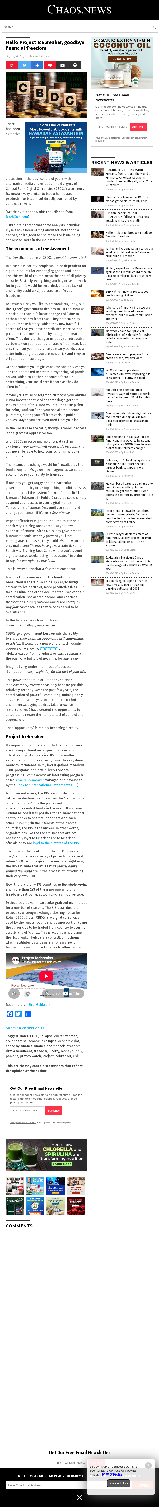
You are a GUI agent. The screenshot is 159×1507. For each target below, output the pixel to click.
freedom (40, 1051)
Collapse (46, 1036)
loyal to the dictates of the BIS (56, 843)
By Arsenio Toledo (130, 225)
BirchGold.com (17, 217)
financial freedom (67, 1046)
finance (27, 1046)
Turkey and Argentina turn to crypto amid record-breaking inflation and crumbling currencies (129, 252)
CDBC (34, 1036)
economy (12, 1046)
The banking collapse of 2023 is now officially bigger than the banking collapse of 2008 (126, 584)
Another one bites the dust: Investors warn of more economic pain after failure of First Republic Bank (128, 395)
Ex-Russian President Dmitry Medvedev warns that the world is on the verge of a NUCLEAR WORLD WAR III (129, 563)
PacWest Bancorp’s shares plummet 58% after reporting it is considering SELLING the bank (128, 373)
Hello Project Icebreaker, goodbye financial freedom (129, 234)
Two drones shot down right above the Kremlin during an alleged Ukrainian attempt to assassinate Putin (128, 419)
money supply (71, 1051)
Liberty (54, 1051)
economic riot (68, 1041)
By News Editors (129, 241)
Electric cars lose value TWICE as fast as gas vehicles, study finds (128, 199)
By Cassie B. (127, 362)
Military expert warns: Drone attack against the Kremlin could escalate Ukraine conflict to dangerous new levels (129, 274)
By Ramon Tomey (129, 405)
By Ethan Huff (127, 189)
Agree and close (118, 1483)
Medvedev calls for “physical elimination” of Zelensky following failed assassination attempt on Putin (128, 336)
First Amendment (19, 1051)
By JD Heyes (127, 476)
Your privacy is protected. (23, 1122)
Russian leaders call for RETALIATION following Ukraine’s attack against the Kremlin (127, 216)
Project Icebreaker (29, 780)
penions (12, 1056)
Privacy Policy (112, 1474)
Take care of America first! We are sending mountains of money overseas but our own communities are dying (129, 313)
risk (76, 1056)
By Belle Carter (128, 260)
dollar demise (16, 1041)
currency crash (65, 1036)
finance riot (43, 1046)
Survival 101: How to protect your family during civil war (128, 293)
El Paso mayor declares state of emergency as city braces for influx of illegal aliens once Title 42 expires (129, 539)
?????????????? (49, 648)
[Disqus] (46, 1283)
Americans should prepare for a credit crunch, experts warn (127, 356)
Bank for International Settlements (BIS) (47, 785)
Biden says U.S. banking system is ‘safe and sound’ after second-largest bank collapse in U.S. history (128, 466)
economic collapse (42, 1041)
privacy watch (30, 1056)
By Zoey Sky (127, 300)
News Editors (39, 56)
